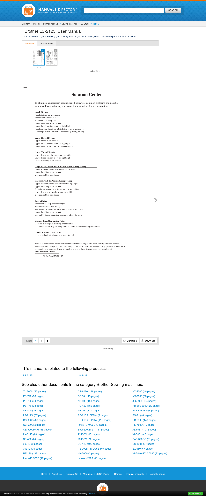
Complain (131, 340)
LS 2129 (82, 375)
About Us (57, 474)
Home (44, 474)
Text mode (29, 43)
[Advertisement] (90, 76)
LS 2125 (28, 375)
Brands (118, 474)
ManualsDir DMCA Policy (96, 474)
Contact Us (72, 474)
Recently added (157, 474)
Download (149, 340)
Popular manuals (135, 474)
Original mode (46, 43)
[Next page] (155, 200)
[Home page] (28, 10)
